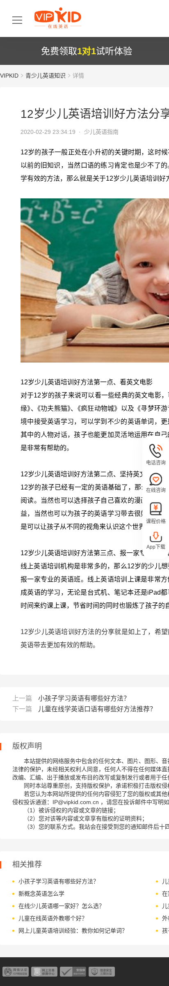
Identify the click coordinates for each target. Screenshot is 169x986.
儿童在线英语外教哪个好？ (52, 918)
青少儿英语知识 (45, 75)
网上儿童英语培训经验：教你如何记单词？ (73, 930)
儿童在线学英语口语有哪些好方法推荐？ (97, 709)
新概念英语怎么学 (41, 893)
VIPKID (9, 75)
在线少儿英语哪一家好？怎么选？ (61, 906)
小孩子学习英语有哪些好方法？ (84, 698)
